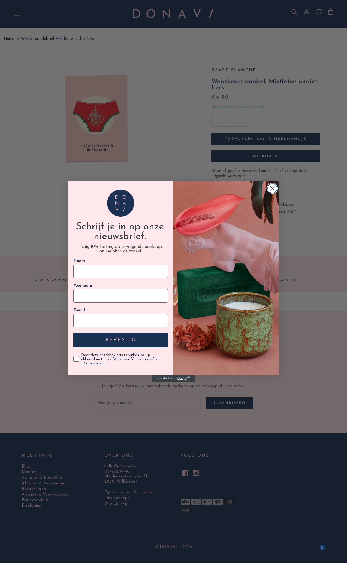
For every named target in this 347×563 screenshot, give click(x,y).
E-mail (79, 310)
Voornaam (82, 286)
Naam (79, 261)
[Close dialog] (272, 188)
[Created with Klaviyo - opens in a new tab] (173, 378)
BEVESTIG (120, 340)
